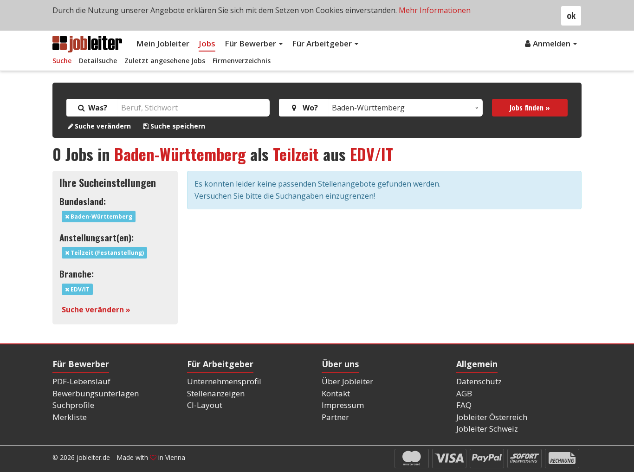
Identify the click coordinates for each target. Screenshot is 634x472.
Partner (335, 417)
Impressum (343, 405)
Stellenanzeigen (216, 393)
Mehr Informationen (435, 10)
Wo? (308, 108)
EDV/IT (371, 154)
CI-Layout (204, 405)
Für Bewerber (251, 43)
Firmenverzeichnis (242, 60)
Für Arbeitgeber (323, 43)
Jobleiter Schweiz (487, 428)
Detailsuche (98, 60)
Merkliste (69, 417)
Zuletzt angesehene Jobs (164, 60)
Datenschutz (479, 381)
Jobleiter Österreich (491, 417)
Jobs (207, 43)
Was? (96, 108)
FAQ (464, 405)
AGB (464, 393)
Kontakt (336, 393)
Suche (61, 60)
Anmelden (552, 43)
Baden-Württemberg (180, 154)
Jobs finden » (530, 108)
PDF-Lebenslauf (81, 381)
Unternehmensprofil (224, 381)
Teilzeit (296, 154)
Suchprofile (73, 405)
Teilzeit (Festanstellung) (106, 253)
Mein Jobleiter (162, 43)
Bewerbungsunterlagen (95, 393)
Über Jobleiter (347, 381)
